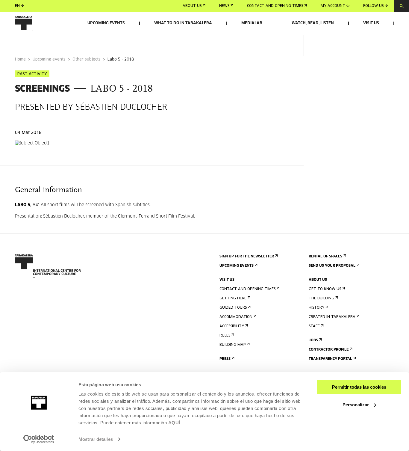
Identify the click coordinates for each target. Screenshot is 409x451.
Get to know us (325, 289)
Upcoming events (106, 23)
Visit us (371, 23)
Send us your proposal (332, 266)
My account (333, 6)
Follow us (373, 6)
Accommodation (235, 317)
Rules (224, 335)
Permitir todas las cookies (359, 387)
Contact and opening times (275, 6)
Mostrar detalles (95, 439)
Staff (314, 326)
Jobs (313, 340)
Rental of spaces (325, 256)
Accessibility (231, 326)
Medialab (251, 23)
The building (321, 298)
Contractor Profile (329, 350)
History (316, 308)
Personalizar (356, 404)
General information (38, 43)
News (224, 6)
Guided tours (233, 308)
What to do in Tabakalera (183, 23)
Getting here (232, 298)
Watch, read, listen (313, 23)
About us (192, 6)
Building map (232, 345)
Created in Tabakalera (332, 317)
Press (225, 359)
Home (20, 59)
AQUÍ (174, 422)
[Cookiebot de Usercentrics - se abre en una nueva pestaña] (39, 439)
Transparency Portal (330, 359)
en (17, 6)
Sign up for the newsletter (246, 256)
